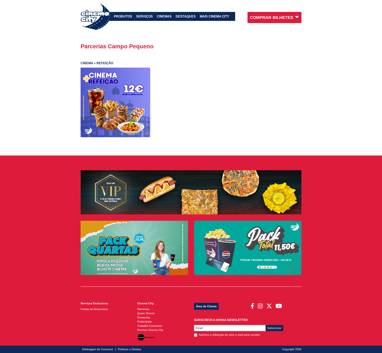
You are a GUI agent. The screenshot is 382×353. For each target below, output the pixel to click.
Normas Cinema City (150, 330)
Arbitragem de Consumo (98, 349)
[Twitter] (270, 304)
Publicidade (144, 321)
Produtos (123, 16)
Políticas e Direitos (129, 349)
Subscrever (274, 328)
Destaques (186, 16)
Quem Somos (146, 313)
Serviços (144, 16)
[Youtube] (280, 304)
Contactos (143, 317)
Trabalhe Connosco (149, 325)
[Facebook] (253, 304)
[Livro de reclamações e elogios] (146, 336)
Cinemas (164, 16)
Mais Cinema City (214, 16)
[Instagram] (261, 304)
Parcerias (143, 309)
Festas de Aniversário (94, 309)
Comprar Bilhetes (271, 17)
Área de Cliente (206, 306)
